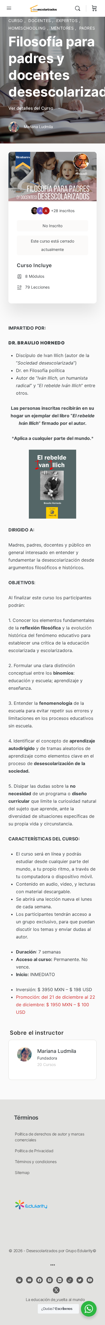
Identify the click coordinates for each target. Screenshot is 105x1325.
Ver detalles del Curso (31, 108)
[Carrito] (94, 8)
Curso (16, 20)
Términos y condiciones (35, 1161)
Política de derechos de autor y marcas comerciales (49, 1137)
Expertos (67, 20)
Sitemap (22, 1172)
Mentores (63, 28)
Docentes (40, 20)
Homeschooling (27, 28)
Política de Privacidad (34, 1150)
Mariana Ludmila (56, 1051)
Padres (87, 28)
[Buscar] (79, 8)
